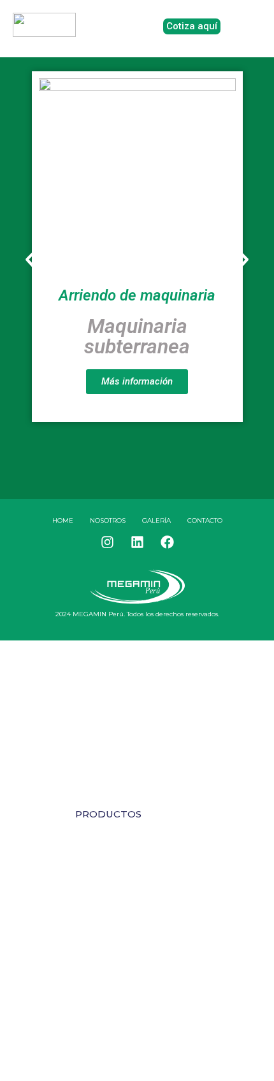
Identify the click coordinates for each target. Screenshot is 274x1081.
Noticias (100, 844)
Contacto (204, 520)
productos (108, 814)
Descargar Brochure (137, 937)
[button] (30, 259)
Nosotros (108, 520)
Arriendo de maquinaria (137, 295)
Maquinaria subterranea (137, 336)
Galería (156, 520)
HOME (62, 520)
